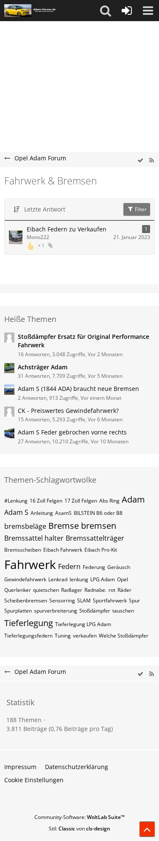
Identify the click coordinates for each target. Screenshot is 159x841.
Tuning (63, 635)
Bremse (63, 525)
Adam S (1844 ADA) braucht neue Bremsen (78, 389)
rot (112, 590)
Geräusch (118, 567)
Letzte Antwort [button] (44, 209)
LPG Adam (102, 579)
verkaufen (85, 635)
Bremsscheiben (22, 549)
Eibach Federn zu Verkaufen (66, 229)
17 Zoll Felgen (80, 500)
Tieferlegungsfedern (28, 635)
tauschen (123, 610)
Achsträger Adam (42, 367)
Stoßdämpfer (94, 610)
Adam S (16, 512)
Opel (122, 579)
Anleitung (42, 513)
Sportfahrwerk (110, 600)
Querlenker (17, 590)
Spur (134, 600)
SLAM (84, 600)
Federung (94, 567)
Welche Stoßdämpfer (123, 635)
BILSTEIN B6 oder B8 (98, 513)
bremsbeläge (25, 526)
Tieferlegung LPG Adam (83, 624)
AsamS (63, 513)
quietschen (46, 590)
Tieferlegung (28, 623)
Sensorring (62, 600)
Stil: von (79, 828)
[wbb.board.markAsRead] (140, 160)
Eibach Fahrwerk (62, 549)
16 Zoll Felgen (46, 500)
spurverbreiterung (55, 610)
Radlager (71, 590)
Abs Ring (109, 500)
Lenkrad (57, 579)
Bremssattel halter (34, 538)
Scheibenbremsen (25, 600)
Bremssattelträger (95, 538)
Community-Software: (79, 817)
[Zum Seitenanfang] (147, 829)
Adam (133, 499)
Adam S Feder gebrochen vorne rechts (72, 432)
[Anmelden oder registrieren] (126, 10)
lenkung (79, 579)
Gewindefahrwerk (25, 579)
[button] (105, 10)
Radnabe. (95, 590)
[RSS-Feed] (151, 160)
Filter (140, 209)
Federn (69, 566)
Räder (124, 590)
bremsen (98, 525)
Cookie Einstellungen (34, 780)
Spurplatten (18, 610)
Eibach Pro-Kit (100, 549)
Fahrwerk (30, 564)
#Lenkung (16, 500)
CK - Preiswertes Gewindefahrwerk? (68, 411)
